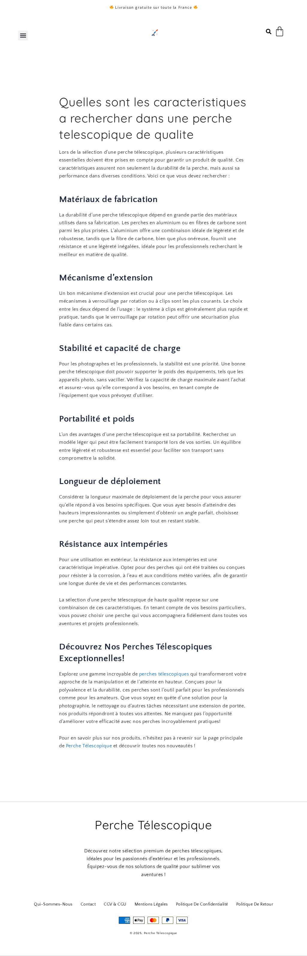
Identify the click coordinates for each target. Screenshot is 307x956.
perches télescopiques (164, 674)
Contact (88, 904)
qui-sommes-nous (53, 904)
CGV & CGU (115, 904)
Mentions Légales (151, 904)
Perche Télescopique (89, 746)
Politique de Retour (254, 904)
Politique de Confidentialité (202, 904)
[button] (23, 36)
